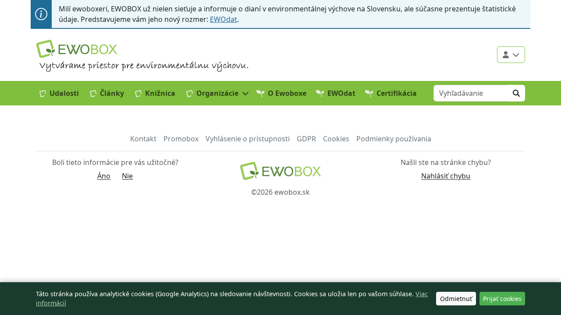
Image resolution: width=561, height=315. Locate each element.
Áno (103, 176)
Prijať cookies (502, 298)
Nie (127, 176)
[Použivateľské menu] (511, 54)
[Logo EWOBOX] (76, 48)
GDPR (306, 139)
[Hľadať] (516, 93)
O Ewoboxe (287, 93)
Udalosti (64, 93)
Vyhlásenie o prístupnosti (248, 139)
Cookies (336, 139)
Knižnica (160, 93)
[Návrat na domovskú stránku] (280, 171)
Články (112, 93)
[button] (218, 93)
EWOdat (223, 19)
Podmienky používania (393, 139)
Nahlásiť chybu (445, 176)
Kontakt (143, 139)
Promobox (181, 139)
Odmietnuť (456, 298)
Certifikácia (396, 93)
